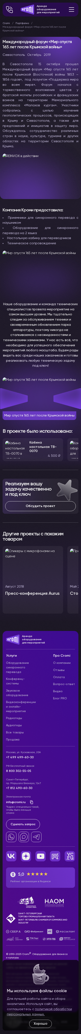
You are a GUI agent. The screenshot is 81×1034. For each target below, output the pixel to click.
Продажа (12, 739)
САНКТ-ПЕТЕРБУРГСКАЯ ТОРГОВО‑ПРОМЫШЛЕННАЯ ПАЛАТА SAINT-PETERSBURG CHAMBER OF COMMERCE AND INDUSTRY (42, 918)
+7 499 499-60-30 (20, 757)
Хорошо (40, 1024)
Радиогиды (14, 718)
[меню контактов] (9, 9)
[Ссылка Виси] (70, 856)
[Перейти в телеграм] (36, 837)
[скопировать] (30, 802)
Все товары (15, 732)
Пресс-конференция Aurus (32, 594)
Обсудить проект (40, 506)
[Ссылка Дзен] (26, 856)
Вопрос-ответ (64, 684)
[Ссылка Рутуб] (55, 856)
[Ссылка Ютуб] (40, 856)
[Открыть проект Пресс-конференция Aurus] (33, 580)
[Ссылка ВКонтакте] (11, 856)
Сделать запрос (23, 824)
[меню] (71, 9)
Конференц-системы (15, 681)
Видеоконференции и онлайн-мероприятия (21, 707)
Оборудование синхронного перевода (17, 667)
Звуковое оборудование (17, 693)
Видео (58, 691)
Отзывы (59, 670)
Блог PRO (60, 698)
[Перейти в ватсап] (11, 837)
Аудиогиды (14, 725)
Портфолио (22, 23)
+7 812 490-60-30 (19, 788)
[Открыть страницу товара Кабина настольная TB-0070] (33, 449)
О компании (62, 662)
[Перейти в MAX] (24, 837)
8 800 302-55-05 (18, 771)
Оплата (59, 677)
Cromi (6, 23)
